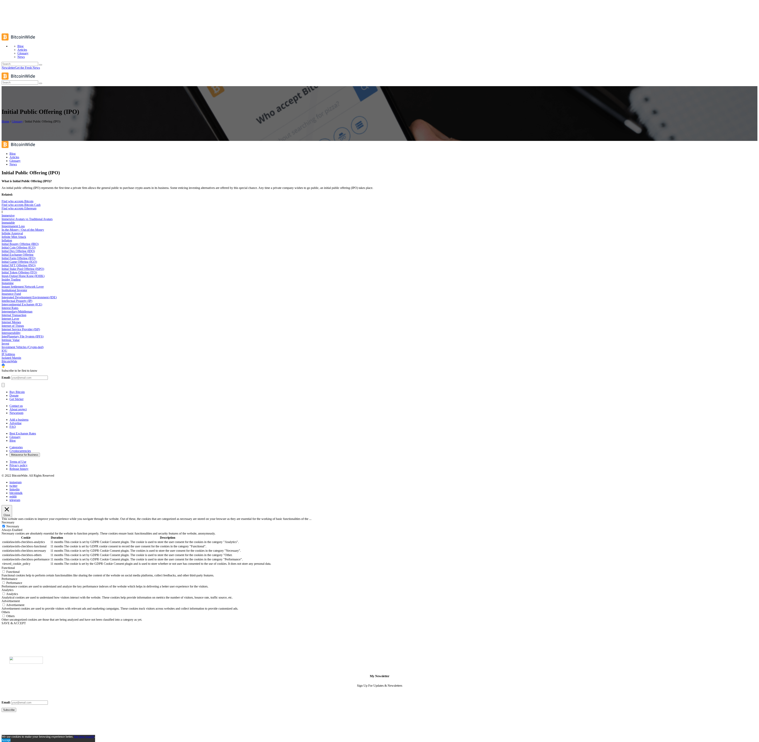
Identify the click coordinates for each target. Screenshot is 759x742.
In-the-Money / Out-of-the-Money (23, 229)
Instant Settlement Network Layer (23, 286)
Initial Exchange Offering (17, 254)
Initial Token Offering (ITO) (19, 272)
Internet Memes (11, 322)
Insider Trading (11, 279)
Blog (12, 440)
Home (5, 121)
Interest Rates (10, 308)
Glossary (17, 121)
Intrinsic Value (11, 340)
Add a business (18, 419)
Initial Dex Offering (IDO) (18, 251)
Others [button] (6, 612)
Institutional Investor (14, 290)
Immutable (8, 222)
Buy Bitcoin (17, 392)
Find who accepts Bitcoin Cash (21, 204)
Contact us (16, 405)
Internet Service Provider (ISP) (21, 329)
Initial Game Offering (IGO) (19, 261)
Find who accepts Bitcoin (17, 201)
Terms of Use (17, 461)
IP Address (8, 354)
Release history (18, 468)
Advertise (15, 423)
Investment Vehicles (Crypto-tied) (22, 347)
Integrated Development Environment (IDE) (29, 297)
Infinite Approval (12, 233)
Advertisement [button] (11, 601)
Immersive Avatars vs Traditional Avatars (27, 219)
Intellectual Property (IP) (17, 301)
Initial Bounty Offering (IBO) (20, 244)
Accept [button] (6, 740)
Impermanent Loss (13, 226)
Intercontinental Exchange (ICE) (22, 304)
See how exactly (84, 736)
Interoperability (11, 333)
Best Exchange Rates (22, 433)
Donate (14, 395)
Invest (5, 343)
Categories (16, 447)
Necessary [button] (8, 522)
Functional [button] (8, 567)
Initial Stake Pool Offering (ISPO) (23, 269)
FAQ (12, 426)
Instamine (8, 283)
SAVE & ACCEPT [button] (14, 623)
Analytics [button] (7, 590)
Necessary (12, 526)
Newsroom (16, 413)
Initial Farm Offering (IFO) (18, 258)
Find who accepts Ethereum (19, 208)
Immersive (8, 215)
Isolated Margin (11, 357)
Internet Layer (10, 318)
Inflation (7, 240)
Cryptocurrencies (20, 451)
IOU (4, 350)
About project (18, 409)
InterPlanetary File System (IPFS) (22, 336)
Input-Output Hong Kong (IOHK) (23, 276)
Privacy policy (18, 465)
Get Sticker (16, 399)
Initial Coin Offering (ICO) (18, 247)
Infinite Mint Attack (14, 237)
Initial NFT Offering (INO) (19, 265)
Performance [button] (9, 579)
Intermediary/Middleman (17, 311)
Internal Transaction (14, 315)
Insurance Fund (11, 293)
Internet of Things (13, 325)
